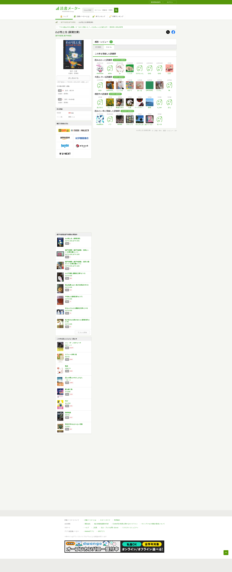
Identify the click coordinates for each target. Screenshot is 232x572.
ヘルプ (87, 527)
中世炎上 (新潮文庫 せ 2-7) (73, 296)
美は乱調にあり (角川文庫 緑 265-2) (76, 285)
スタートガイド (105, 520)
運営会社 (87, 524)
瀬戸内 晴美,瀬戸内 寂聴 (72, 254)
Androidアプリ (89, 531)
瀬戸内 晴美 (68, 275)
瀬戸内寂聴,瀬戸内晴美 (68, 22)
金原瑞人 (67, 426)
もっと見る (83, 332)
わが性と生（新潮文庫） (73, 238)
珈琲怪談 (68, 412)
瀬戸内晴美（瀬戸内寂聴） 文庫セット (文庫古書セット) (77, 251)
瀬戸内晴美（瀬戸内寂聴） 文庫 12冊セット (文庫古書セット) (77, 263)
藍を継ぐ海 (68, 389)
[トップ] (56, 22)
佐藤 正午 (68, 368)
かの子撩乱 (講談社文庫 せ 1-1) (75, 273)
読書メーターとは (90, 520)
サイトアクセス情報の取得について (153, 524)
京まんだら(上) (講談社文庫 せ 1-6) (76, 308)
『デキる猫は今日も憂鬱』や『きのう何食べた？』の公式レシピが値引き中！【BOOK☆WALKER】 (90, 27)
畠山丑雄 (67, 403)
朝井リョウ (68, 345)
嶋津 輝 (67, 356)
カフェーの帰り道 (71, 354)
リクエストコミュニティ (130, 527)
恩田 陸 (67, 415)
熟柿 (66, 366)
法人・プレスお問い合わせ (109, 527)
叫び (66, 401)
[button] (116, 10)
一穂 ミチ (68, 380)
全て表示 (98, 47)
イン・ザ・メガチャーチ (73, 343)
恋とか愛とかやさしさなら (74, 378)
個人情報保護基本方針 (101, 524)
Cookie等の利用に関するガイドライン (125, 524)
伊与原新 (67, 391)
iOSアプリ (101, 531)
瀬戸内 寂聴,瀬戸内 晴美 (72, 241)
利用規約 (117, 520)
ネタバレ (109, 47)
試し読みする (73, 78)
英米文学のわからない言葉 (74, 424)
